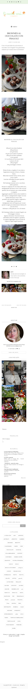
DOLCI (17, 564)
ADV (14, 535)
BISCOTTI (17, 542)
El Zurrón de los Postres (10, 473)
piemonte (13, 600)
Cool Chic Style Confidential (11, 469)
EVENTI (9, 571)
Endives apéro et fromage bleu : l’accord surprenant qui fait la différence (14, 459)
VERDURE (19, 625)
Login (18, 634)
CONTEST (19, 553)
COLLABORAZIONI (10, 553)
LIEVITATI (13, 585)
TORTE (6, 617)
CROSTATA (7, 560)
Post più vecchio (21, 305)
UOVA (19, 621)
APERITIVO (14, 539)
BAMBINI (22, 539)
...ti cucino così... (16, 685)
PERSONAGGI (20, 596)
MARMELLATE (15, 589)
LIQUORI (7, 589)
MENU (15, 27)
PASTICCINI (7, 596)
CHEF (21, 546)
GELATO (8, 578)
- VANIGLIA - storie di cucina (11, 463)
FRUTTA (21, 575)
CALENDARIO (8, 546)
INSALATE (18, 582)
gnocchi (20, 578)
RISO (20, 603)
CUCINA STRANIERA (18, 560)
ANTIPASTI (6, 539)
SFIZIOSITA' (17, 610)
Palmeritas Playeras (8, 475)
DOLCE (11, 564)
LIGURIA (21, 585)
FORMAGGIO (7, 575)
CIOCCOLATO (9, 550)
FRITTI (15, 575)
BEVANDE (10, 542)
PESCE (6, 600)
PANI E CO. (15, 592)
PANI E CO (7, 592)
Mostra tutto (23, 477)
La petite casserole (8, 457)
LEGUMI (7, 585)
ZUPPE (13, 628)
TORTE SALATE (11, 621)
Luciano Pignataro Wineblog (11, 451)
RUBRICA (15, 607)
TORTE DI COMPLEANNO (16, 617)
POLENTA (20, 600)
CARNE (16, 546)
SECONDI (9, 610)
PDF (13, 596)
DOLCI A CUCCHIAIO (10, 567)
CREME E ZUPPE (18, 557)
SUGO (21, 614)
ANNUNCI (20, 535)
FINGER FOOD (17, 571)
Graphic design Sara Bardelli (17, 635)
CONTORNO (8, 557)
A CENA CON (7, 535)
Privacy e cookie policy (9, 634)
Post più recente (6, 305)
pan (22, 589)
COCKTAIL (18, 550)
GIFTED (14, 578)
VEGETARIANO (10, 625)
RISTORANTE (7, 607)
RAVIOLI (14, 603)
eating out (20, 567)
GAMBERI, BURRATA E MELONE (11, 470)
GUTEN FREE (10, 582)
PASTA (21, 592)
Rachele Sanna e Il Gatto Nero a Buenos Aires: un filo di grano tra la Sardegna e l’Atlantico (14, 453)
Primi (8, 603)
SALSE (22, 607)
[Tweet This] (11, 266)
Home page (14, 307)
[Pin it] (16, 266)
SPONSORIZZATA (8, 614)
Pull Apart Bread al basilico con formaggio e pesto (14, 465)
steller (16, 614)
